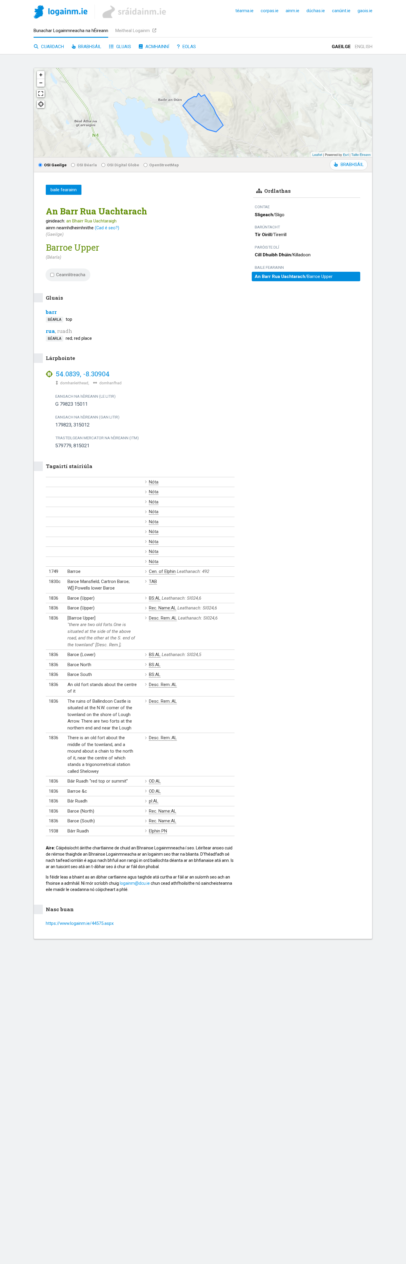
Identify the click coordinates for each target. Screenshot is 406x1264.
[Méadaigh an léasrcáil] (41, 93)
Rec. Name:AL (162, 608)
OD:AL (155, 781)
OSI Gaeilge (55, 164)
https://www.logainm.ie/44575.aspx (80, 923)
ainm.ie (292, 10)
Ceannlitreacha (70, 274)
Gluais (123, 46)
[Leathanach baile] (60, 13)
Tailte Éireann (361, 154)
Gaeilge (341, 46)
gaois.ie (365, 10)
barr (51, 312)
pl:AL (153, 801)
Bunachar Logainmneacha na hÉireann (71, 30)
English (363, 46)
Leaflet (317, 154)
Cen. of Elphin (162, 571)
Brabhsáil (89, 46)
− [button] (41, 83)
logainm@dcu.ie (135, 883)
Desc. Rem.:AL (163, 618)
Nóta (153, 482)
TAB (153, 581)
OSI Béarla (87, 164)
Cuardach (52, 46)
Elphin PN (158, 831)
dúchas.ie (315, 10)
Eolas (188, 46)
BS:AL (154, 598)
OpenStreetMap (164, 164)
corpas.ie (269, 10)
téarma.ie (244, 10)
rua (50, 331)
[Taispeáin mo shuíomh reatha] (41, 104)
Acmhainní (156, 46)
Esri (346, 154)
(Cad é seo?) (107, 227)
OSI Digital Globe (123, 164)
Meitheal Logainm (133, 30)
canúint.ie (341, 10)
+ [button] (41, 75)
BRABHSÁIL (352, 164)
